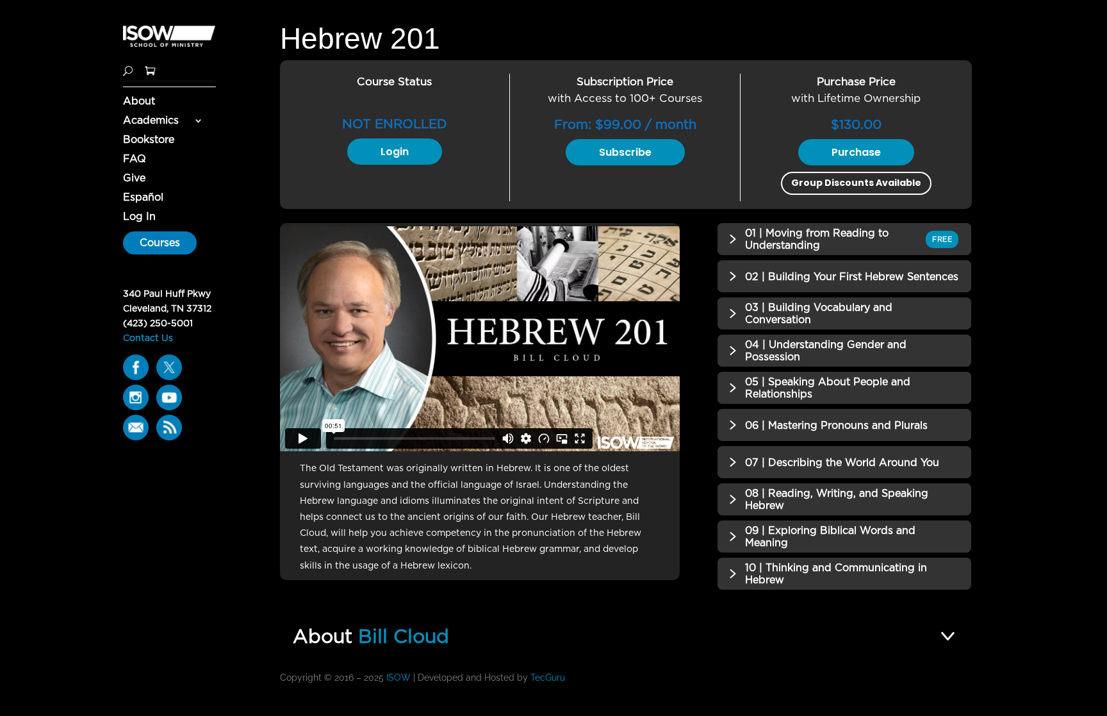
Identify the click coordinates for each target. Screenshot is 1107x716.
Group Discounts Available (856, 182)
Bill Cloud (403, 635)
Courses (160, 243)
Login (395, 151)
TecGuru (549, 677)
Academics (151, 121)
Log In (139, 217)
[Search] (128, 69)
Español (143, 198)
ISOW (398, 677)
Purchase (856, 152)
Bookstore (148, 140)
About (139, 102)
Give (134, 179)
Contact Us (148, 338)
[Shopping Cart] (150, 69)
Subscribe (625, 152)
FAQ (134, 159)
